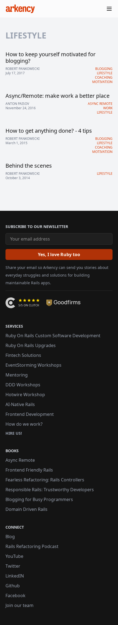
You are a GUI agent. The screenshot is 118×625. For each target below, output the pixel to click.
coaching (104, 77)
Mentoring (16, 375)
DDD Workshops (22, 385)
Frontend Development (29, 414)
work (108, 108)
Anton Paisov (17, 104)
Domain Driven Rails (26, 509)
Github (12, 586)
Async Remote (20, 460)
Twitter (12, 566)
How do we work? (24, 424)
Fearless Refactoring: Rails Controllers (44, 480)
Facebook (15, 596)
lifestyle (105, 73)
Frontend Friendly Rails (29, 470)
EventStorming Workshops (33, 365)
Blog (10, 537)
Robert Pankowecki (22, 69)
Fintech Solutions (23, 355)
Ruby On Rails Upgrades (30, 345)
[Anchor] (3, 226)
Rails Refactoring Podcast (31, 546)
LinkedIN (14, 576)
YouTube (14, 556)
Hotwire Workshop (25, 395)
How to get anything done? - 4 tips (48, 130)
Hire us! (13, 433)
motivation (102, 81)
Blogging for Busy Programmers (39, 499)
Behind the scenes (28, 165)
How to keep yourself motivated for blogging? (50, 57)
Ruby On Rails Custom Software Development (52, 336)
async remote (100, 103)
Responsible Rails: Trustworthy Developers (49, 490)
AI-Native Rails (20, 404)
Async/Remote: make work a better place (57, 95)
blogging (104, 68)
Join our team (19, 605)
